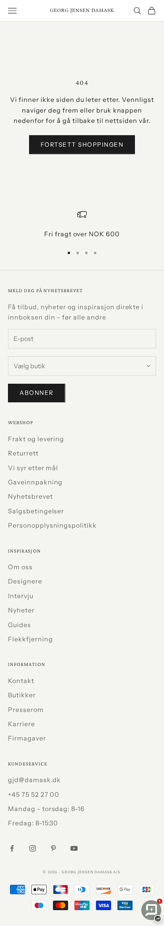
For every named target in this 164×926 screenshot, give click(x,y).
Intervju (20, 596)
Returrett (23, 453)
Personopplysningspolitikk (52, 525)
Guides (19, 625)
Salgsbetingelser (36, 511)
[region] (82, 224)
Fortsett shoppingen (82, 144)
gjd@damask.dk (34, 780)
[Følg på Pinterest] (53, 848)
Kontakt (21, 681)
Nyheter (21, 610)
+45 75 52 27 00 (33, 794)
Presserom (26, 710)
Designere (25, 581)
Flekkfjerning (30, 639)
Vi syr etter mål (33, 468)
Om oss (20, 567)
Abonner (37, 392)
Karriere (21, 724)
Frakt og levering (36, 439)
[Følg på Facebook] (12, 848)
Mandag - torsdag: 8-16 (46, 809)
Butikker (22, 695)
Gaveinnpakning (35, 482)
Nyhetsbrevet (30, 496)
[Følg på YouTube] (74, 848)
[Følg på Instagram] (33, 848)
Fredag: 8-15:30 (33, 823)
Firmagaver (27, 738)
